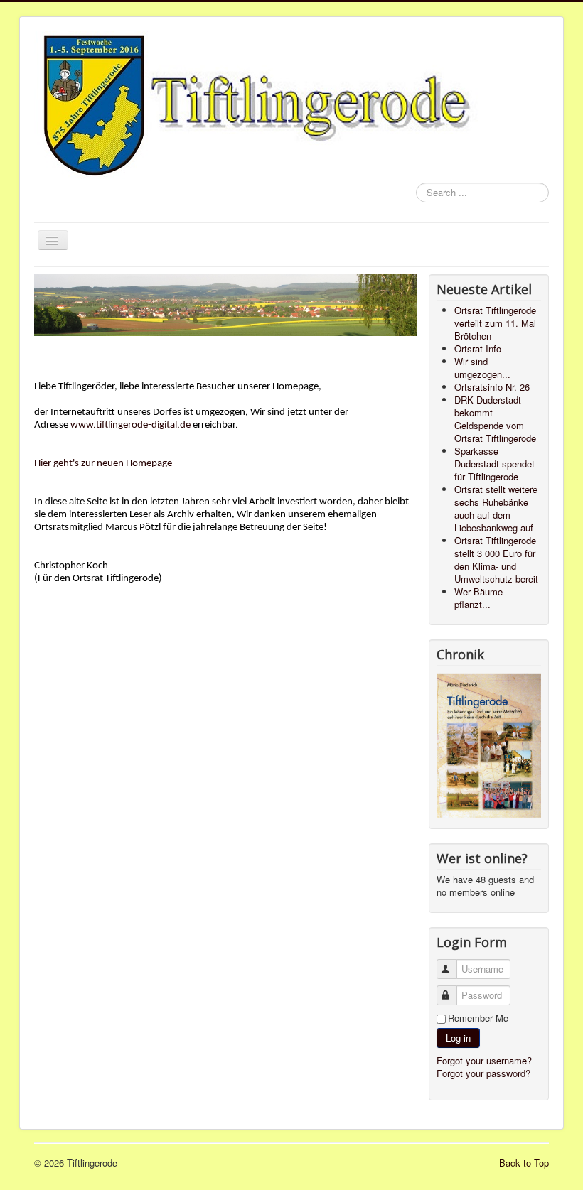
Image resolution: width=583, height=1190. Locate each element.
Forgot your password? (483, 1073)
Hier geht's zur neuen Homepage (103, 463)
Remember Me (478, 1018)
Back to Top (524, 1162)
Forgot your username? (484, 1060)
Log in (458, 1037)
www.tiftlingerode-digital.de (130, 425)
